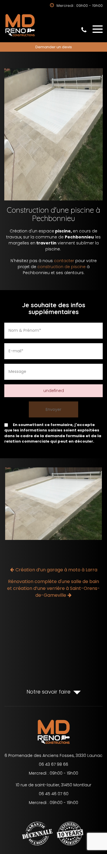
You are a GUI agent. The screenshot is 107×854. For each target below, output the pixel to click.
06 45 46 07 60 (53, 794)
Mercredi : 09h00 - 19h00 (53, 773)
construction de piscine (61, 267)
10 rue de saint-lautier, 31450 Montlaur (53, 785)
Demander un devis (53, 47)
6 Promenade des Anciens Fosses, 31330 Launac (53, 755)
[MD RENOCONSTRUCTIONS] (20, 36)
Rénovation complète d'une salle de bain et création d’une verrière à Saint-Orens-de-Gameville (53, 588)
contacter (64, 261)
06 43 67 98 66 (83, 30)
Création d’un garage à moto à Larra (56, 569)
